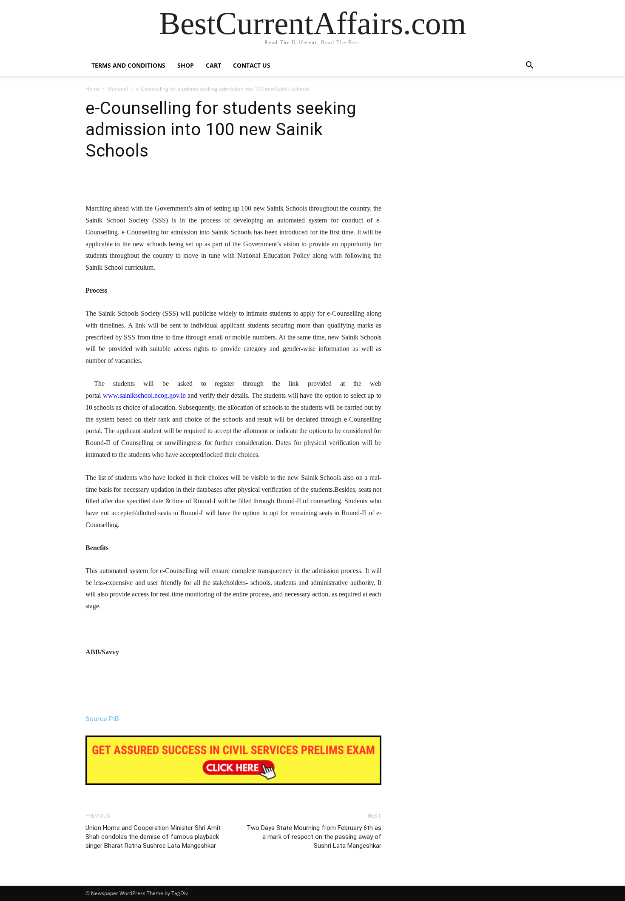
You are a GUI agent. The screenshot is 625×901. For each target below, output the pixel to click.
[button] (529, 66)
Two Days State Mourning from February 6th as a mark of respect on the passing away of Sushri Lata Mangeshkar (314, 837)
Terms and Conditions (128, 65)
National (118, 88)
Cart (213, 65)
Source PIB (102, 719)
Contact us (251, 65)
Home (92, 88)
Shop (185, 65)
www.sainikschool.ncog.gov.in (144, 395)
